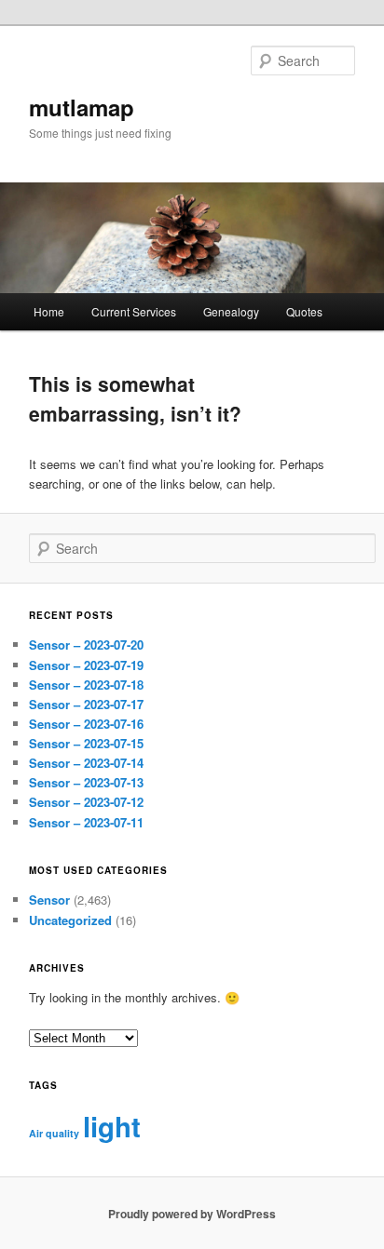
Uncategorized (70, 920)
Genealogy (231, 311)
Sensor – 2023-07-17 (86, 704)
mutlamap (81, 107)
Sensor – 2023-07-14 (86, 763)
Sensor (49, 899)
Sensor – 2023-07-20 (86, 644)
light (112, 1126)
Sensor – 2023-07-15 (86, 743)
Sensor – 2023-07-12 (86, 802)
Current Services (133, 311)
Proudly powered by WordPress (192, 1213)
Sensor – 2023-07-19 (86, 665)
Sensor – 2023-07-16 (86, 723)
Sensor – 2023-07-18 (86, 684)
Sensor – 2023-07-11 (86, 822)
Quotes (304, 311)
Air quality (54, 1133)
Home (49, 311)
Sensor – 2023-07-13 (86, 782)
